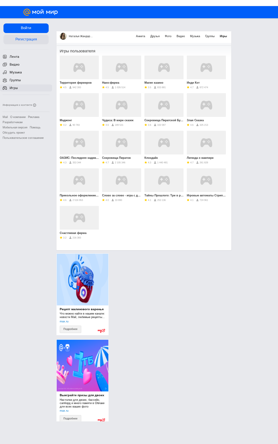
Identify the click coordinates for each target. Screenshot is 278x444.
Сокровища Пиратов (116, 157)
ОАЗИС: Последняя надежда (79, 157)
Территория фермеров (76, 82)
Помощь (35, 127)
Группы (210, 36)
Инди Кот (193, 82)
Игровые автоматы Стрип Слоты (206, 195)
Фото (168, 36)
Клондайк (151, 157)
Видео (181, 36)
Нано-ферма (110, 82)
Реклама (33, 117)
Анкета (141, 36)
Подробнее (70, 329)
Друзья (155, 36)
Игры (223, 36)
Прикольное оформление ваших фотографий (79, 195)
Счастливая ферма (73, 233)
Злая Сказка (195, 120)
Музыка (195, 36)
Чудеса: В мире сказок (118, 120)
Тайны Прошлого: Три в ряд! (164, 195)
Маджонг (66, 120)
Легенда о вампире (200, 157)
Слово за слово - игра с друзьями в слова (121, 195)
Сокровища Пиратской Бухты (164, 120)
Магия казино (153, 82)
